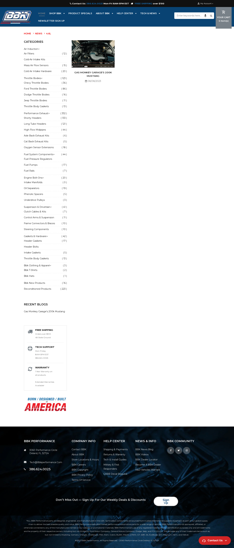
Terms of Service (81, 480)
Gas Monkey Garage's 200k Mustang (44, 311)
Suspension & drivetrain (38, 207)
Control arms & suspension (39, 217)
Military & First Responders (111, 466)
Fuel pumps (30, 164)
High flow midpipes (35, 129)
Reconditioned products (37, 288)
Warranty (42, 367)
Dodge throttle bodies (36, 94)
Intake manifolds (33, 182)
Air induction (31, 49)
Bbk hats (29, 276)
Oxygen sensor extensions (39, 147)
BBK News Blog (144, 449)
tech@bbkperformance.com (46, 462)
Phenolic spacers (33, 194)
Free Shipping (44, 330)
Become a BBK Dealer (148, 464)
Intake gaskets (32, 252)
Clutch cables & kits (35, 211)
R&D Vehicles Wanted (147, 469)
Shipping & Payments (115, 449)
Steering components (36, 229)
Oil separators (31, 188)
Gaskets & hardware (36, 236)
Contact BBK (79, 449)
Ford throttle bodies (35, 88)
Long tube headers (35, 123)
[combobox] (191, 15)
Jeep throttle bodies (35, 100)
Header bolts (31, 246)
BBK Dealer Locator (146, 459)
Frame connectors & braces (39, 223)
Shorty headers (32, 118)
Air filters (29, 53)
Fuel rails (29, 170)
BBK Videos (142, 454)
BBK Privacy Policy (82, 474)
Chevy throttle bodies (36, 82)
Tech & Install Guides (114, 459)
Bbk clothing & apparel (37, 265)
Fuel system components (39, 154)
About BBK (78, 454)
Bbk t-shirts (30, 270)
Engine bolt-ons (34, 177)
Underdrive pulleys (34, 200)
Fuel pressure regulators (38, 159)
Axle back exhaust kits (36, 135)
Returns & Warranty (114, 454)
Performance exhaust (37, 113)
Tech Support (44, 347)
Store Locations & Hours (85, 459)
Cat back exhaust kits (36, 141)
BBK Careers (79, 464)
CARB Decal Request (115, 473)
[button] (205, 15)
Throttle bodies (33, 78)
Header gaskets (33, 240)
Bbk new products (34, 283)
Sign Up (166, 501)
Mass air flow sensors (36, 65)
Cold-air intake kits (34, 59)
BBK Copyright (80, 469)
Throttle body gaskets (36, 106)
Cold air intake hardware (38, 71)
